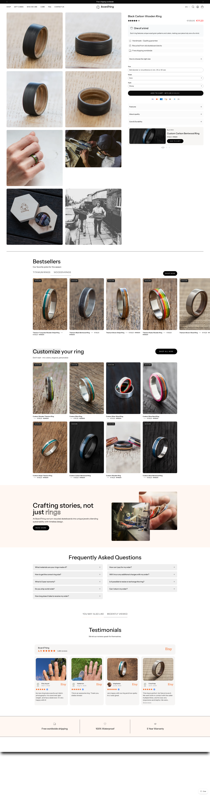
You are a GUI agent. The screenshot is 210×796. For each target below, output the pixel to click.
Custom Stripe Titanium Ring (42, 475)
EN (186, 7)
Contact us (96, 782)
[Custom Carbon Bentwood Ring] (147, 136)
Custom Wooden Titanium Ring (43, 416)
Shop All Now (166, 351)
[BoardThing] (105, 7)
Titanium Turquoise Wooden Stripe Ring (46, 332)
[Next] (203, 2)
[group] (105, 2)
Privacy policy (120, 772)
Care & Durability (135, 122)
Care (94, 775)
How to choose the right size (139, 59)
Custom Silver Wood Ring (114, 416)
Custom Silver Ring (75, 416)
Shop (94, 764)
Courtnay (81, 683)
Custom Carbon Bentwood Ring (183, 133)
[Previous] (7, 2)
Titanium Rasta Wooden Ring (152, 332)
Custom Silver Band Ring (151, 416)
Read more (41, 528)
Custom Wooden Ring (113, 475)
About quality (134, 114)
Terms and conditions (123, 768)
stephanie (46, 683)
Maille (115, 683)
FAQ (94, 779)
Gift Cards (96, 768)
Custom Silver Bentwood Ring (153, 475)
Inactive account (155, 683)
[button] (8, 7)
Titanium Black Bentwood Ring (79, 332)
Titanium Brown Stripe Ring (115, 332)
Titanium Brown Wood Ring (188, 332)
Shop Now (170, 273)
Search (117, 764)
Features (132, 107)
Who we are (97, 772)
